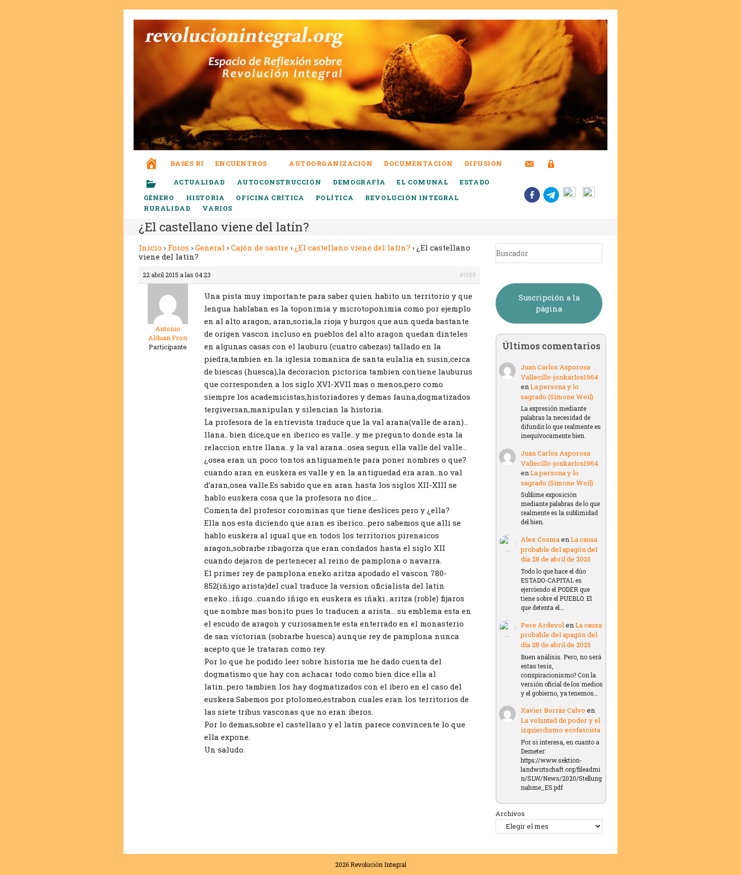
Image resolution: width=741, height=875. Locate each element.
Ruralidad (167, 208)
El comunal (422, 181)
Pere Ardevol (542, 625)
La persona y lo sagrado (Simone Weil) (557, 391)
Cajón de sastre (259, 247)
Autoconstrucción (279, 181)
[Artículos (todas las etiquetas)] (158, 184)
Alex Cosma (540, 539)
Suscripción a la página (549, 303)
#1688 (468, 275)
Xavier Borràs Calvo (553, 710)
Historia (205, 197)
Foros (178, 247)
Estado (475, 181)
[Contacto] (529, 157)
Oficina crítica (270, 197)
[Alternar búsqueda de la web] (570, 163)
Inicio (150, 247)
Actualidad (199, 181)
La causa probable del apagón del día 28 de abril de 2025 (559, 549)
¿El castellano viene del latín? (352, 247)
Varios (218, 208)
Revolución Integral (412, 197)
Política (334, 197)
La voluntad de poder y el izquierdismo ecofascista (560, 725)
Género (159, 197)
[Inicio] (152, 156)
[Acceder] (551, 157)
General (210, 247)
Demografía (359, 181)
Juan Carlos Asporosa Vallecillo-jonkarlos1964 (559, 372)
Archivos (510, 813)
